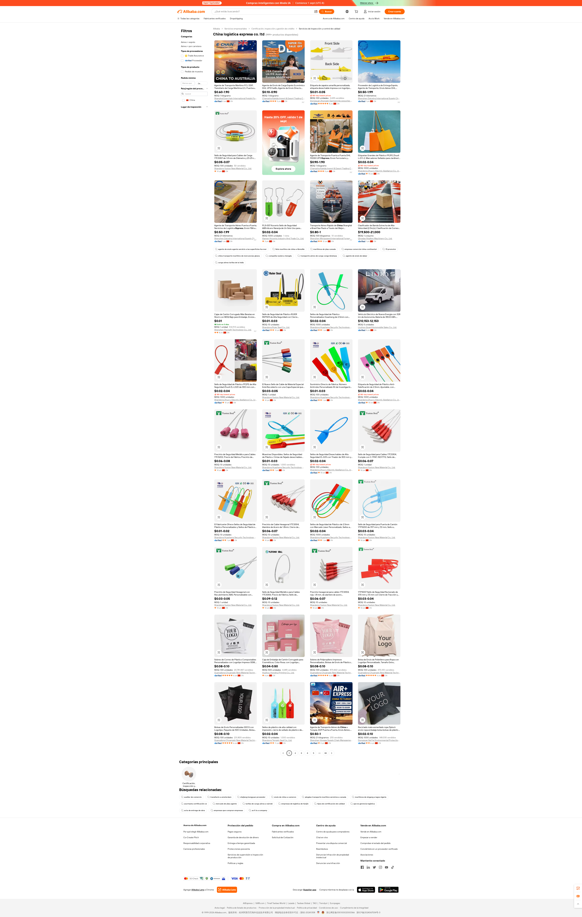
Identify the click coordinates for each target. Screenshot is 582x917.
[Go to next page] (331, 753)
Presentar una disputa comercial (331, 843)
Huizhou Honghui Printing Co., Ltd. (278, 672)
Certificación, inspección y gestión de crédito (272, 28)
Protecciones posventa (239, 849)
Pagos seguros (235, 831)
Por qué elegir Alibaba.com (195, 831)
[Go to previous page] (283, 753)
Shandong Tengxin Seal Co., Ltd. (277, 740)
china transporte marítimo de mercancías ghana (239, 256)
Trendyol (323, 903)
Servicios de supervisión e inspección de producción (245, 856)
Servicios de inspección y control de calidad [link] (319, 28)
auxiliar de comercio (193, 797)
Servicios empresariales (235, 28)
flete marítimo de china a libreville (289, 249)
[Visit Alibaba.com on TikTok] (392, 867)
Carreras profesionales (194, 849)
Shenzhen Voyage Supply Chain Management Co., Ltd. (331, 740)
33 (325, 753)
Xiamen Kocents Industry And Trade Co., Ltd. (283, 238)
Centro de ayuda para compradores (333, 831)
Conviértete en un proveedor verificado (379, 849)
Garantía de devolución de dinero (243, 837)
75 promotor (390, 249)
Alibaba (216, 28)
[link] (578, 888)
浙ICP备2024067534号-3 (368, 912)
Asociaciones (366, 854)
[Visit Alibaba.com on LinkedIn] (368, 867)
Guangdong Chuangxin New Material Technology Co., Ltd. (235, 672)
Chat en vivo (322, 837)
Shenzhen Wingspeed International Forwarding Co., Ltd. (331, 238)
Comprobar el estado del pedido (375, 843)
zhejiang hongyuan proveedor (252, 797)
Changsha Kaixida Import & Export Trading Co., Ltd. (283, 98)
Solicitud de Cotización (282, 837)
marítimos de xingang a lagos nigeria (370, 797)
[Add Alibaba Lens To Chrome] (227, 890)
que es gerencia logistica (364, 804)
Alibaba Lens (197, 890)
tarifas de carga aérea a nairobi (259, 804)
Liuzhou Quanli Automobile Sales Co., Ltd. (377, 327)
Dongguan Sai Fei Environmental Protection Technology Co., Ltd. (379, 740)
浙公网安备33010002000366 (340, 912)
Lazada (291, 903)
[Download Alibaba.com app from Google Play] (388, 890)
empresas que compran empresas (228, 810)
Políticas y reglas (235, 863)
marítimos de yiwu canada (324, 249)
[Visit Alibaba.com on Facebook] (362, 867)
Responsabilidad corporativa (196, 843)
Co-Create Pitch (191, 837)
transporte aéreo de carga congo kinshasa (319, 256)
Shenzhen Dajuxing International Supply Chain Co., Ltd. (379, 98)
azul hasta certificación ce (195, 804)
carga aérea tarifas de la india (231, 263)
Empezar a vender (368, 837)
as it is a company (259, 810)
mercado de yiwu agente (226, 804)
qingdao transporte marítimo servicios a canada (325, 797)
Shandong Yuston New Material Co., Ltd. (233, 168)
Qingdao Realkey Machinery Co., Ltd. (375, 238)
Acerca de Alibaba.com (194, 825)
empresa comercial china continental (361, 249)
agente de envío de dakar (356, 256)
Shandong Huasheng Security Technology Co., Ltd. (331, 327)
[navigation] (194, 391)
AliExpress (248, 903)
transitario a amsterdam (220, 797)
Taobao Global (303, 903)
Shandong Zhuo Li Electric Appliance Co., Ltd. (379, 171)
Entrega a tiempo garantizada (241, 843)
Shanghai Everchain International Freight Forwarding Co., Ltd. (235, 98)
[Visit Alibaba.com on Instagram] (380, 867)
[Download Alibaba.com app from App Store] (366, 890)
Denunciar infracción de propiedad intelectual (332, 856)
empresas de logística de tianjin (294, 804)
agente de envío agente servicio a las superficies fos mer (242, 249)
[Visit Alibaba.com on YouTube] (386, 867)
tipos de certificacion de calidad (331, 804)
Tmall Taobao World (276, 903)
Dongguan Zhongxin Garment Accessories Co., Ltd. (331, 101)
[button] (316, 11)
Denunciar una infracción (328, 863)
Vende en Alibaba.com (370, 831)
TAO (315, 903)
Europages (335, 903)
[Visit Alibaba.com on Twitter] (374, 867)
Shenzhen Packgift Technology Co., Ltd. (232, 330)
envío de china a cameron (285, 797)
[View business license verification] (318, 912)
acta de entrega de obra (194, 810)
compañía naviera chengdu (280, 256)
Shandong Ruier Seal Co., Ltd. (276, 327)
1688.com (259, 903)
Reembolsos (322, 849)
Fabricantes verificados (283, 831)
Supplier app (309, 890)
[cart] (357, 12)
